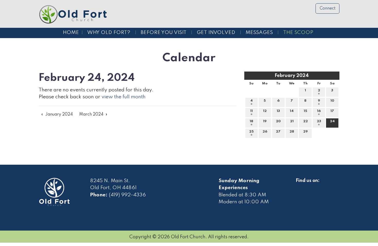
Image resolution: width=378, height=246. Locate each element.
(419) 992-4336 (127, 195)
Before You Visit (163, 32)
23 (319, 121)
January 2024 (59, 114)
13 (278, 111)
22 (305, 121)
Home (71, 32)
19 (265, 121)
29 (305, 131)
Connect (328, 8)
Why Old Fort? (108, 32)
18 (251, 121)
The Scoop (298, 32)
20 (278, 121)
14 (292, 111)
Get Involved (216, 32)
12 (265, 111)
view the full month (124, 97)
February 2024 (292, 75)
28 (292, 131)
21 (292, 121)
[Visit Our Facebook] (300, 186)
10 (332, 100)
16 (319, 111)
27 (278, 131)
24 (332, 121)
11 (251, 111)
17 (332, 111)
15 (305, 111)
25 (251, 131)
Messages (259, 32)
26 (265, 131)
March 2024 (91, 114)
